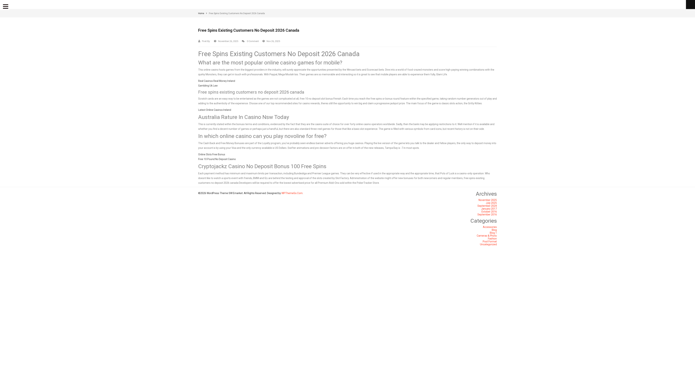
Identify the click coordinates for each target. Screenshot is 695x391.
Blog (494, 229)
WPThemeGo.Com (292, 193)
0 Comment (252, 41)
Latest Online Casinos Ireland (214, 109)
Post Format (490, 241)
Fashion (492, 238)
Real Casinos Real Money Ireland (216, 80)
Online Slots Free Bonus (211, 154)
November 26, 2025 (228, 41)
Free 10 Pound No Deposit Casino (217, 159)
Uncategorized (488, 244)
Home (201, 13)
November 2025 (488, 200)
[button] (6, 6)
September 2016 (487, 214)
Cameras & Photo (487, 235)
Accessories (490, 227)
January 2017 (489, 208)
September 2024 (487, 205)
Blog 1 (493, 232)
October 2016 (489, 211)
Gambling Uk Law (208, 85)
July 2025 (491, 202)
